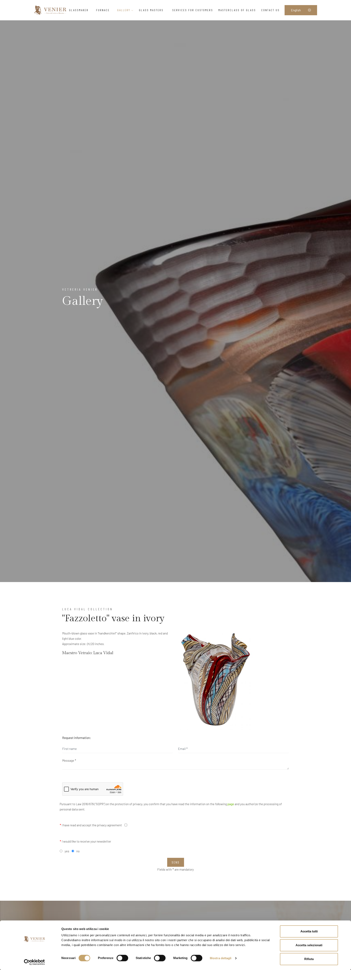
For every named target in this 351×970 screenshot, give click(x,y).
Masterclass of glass (237, 10)
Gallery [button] (124, 10)
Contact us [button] (270, 10)
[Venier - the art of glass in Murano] (50, 10)
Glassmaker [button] (79, 10)
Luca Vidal (103, 653)
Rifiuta (309, 959)
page (231, 804)
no (78, 851)
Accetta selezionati (309, 945)
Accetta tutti (309, 931)
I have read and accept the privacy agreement (91, 825)
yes (67, 851)
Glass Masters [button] (152, 10)
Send (176, 862)
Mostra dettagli (221, 958)
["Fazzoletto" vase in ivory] (215, 679)
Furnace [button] (103, 10)
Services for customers (192, 10)
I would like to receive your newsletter (85, 841)
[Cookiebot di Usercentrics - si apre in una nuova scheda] (34, 962)
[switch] (122, 958)
